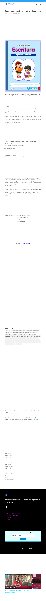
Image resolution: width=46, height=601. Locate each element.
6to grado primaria (8, 334)
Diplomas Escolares (37, 336)
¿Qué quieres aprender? (23, 533)
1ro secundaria (15, 330)
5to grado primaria (28, 332)
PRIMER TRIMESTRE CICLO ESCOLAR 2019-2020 (27, 341)
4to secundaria (21, 332)
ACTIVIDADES (20, 334)
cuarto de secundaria (9, 466)
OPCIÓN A (23, 219)
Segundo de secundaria (9, 483)
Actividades (9, 521)
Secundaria (9, 517)
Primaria (6, 477)
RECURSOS (38, 341)
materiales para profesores (35, 340)
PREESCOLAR (12, 341)
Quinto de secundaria (9, 481)
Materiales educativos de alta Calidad (14, 513)
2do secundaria (29, 330)
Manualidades (9, 523)
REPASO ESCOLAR (19, 343)
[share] (30, 575)
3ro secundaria (7, 332)
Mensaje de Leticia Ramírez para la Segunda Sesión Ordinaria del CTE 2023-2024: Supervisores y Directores (18, 575)
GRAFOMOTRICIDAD (27, 338)
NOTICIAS (6, 341)
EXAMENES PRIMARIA (19, 338)
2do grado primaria (16, 13)
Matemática (18, 340)
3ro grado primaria (8, 457)
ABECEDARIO (15, 334)
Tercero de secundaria (9, 484)
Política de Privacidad (9, 473)
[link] (6, 576)
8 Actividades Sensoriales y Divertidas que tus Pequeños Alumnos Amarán (19, 415)
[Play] (37, 586)
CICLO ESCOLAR (7, 336)
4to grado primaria (14, 332)
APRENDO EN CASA (27, 334)
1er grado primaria (8, 13)
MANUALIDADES (11, 340)
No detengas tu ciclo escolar (12, 515)
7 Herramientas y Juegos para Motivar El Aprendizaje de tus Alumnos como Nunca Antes (22, 417)
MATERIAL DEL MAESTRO (25, 340)
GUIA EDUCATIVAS (35, 338)
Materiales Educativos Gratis (10, 471)
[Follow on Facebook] (7, 507)
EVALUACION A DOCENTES (9, 338)
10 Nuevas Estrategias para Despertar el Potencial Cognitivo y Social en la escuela (21, 414)
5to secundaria (34, 332)
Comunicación (23, 336)
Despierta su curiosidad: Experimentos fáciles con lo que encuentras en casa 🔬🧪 (21, 419)
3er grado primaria (36, 330)
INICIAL (6, 340)
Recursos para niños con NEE (10, 343)
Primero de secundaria (9, 479)
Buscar (23, 539)
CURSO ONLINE (29, 336)
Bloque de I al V (8, 464)
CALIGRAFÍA (34, 334)
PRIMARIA (16, 341)
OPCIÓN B (28, 219)
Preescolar (9, 519)
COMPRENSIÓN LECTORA (16, 336)
